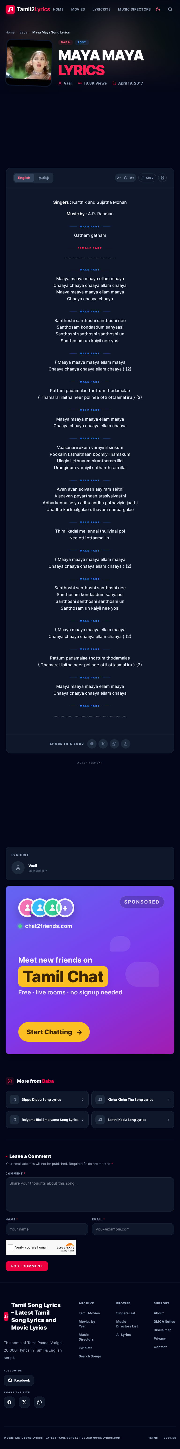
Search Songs (90, 1356)
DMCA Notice (164, 1321)
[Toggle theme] (158, 9)
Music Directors (134, 9)
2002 (82, 42)
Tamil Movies (89, 1313)
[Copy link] (125, 744)
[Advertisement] (90, 129)
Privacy (160, 1338)
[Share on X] (24, 1402)
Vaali (68, 83)
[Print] (162, 178)
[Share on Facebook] (92, 744)
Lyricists (102, 9)
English (24, 178)
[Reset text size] (125, 177)
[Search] (170, 9)
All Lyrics (123, 1335)
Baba (23, 32)
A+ (132, 178)
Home (58, 9)
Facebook (22, 1380)
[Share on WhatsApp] (114, 744)
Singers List (125, 1313)
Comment (16, 1173)
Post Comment (27, 1266)
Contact (160, 1347)
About (159, 1313)
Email (98, 1219)
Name (12, 1219)
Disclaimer (162, 1330)
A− (119, 177)
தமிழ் (44, 178)
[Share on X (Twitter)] (103, 744)
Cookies (170, 1437)
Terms (153, 1437)
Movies (78, 9)
